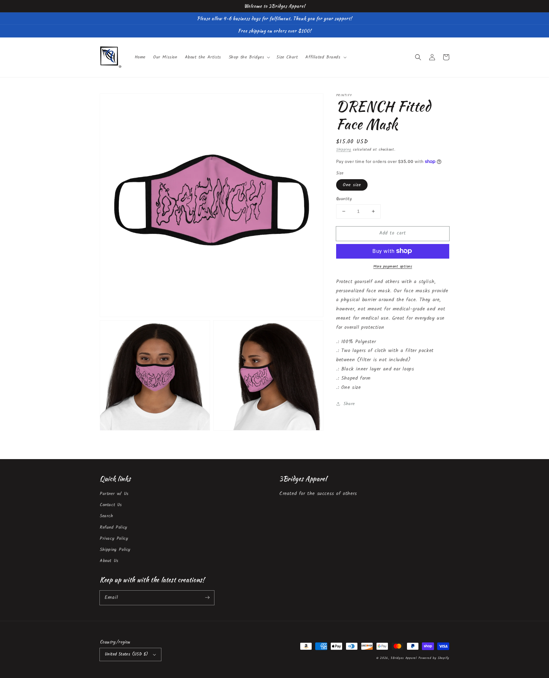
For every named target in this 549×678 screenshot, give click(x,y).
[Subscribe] (207, 598)
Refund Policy (113, 527)
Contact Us (111, 504)
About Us (109, 560)
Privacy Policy (114, 538)
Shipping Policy (115, 549)
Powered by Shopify (433, 658)
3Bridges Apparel (403, 658)
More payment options (392, 266)
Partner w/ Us (114, 493)
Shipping (343, 149)
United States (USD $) (126, 654)
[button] (418, 57)
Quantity (344, 199)
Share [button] (349, 403)
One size (352, 184)
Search (106, 515)
